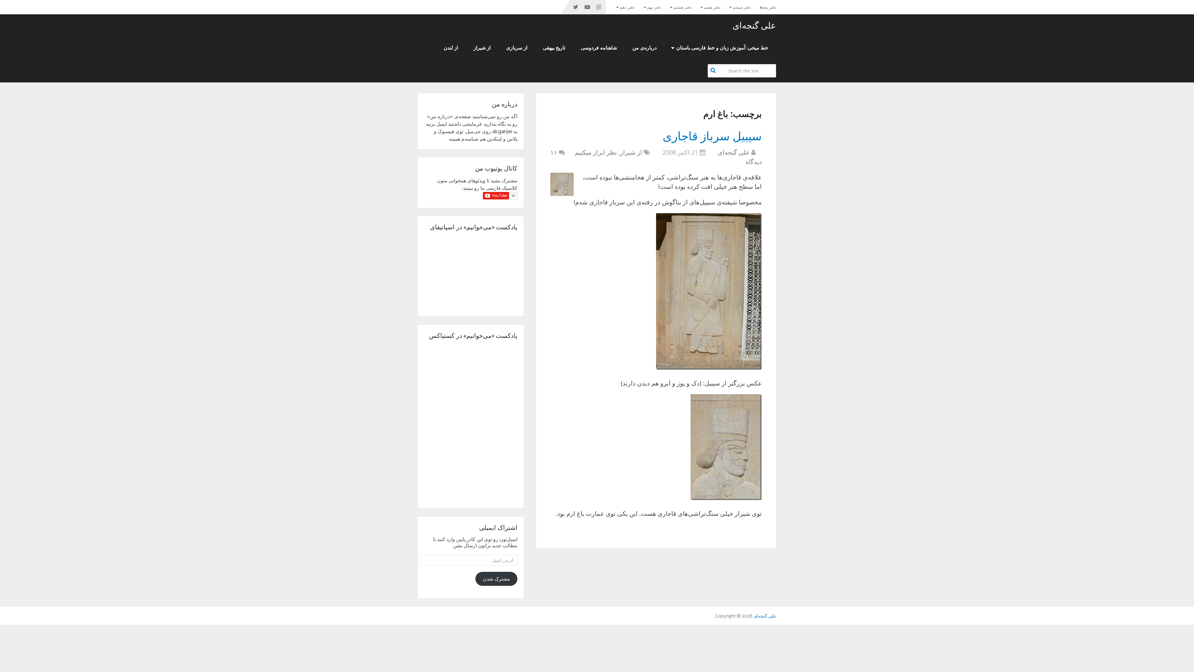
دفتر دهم (627, 7)
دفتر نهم (654, 7)
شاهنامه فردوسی (599, 48)
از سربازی (516, 48)
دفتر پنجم (768, 7)
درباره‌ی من (644, 48)
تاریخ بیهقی (554, 48)
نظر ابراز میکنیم (596, 152)
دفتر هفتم (712, 7)
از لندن (451, 48)
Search (714, 70)
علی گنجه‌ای (754, 25)
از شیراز (482, 48)
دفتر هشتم (682, 7)
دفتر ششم (742, 7)
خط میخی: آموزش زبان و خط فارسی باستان (722, 48)
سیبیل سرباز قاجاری (712, 135)
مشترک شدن (496, 579)
